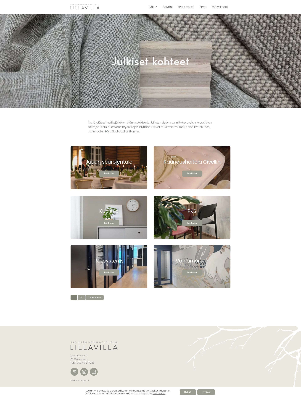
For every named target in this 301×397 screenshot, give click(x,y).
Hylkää (187, 392)
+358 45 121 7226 (85, 362)
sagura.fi (85, 380)
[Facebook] (94, 372)
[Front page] (85, 7)
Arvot (203, 7)
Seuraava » (94, 297)
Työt (151, 7)
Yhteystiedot (220, 7)
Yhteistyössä (186, 7)
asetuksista (159, 393)
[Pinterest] (74, 372)
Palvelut (168, 7)
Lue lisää (109, 173)
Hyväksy (206, 392)
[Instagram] (84, 372)
